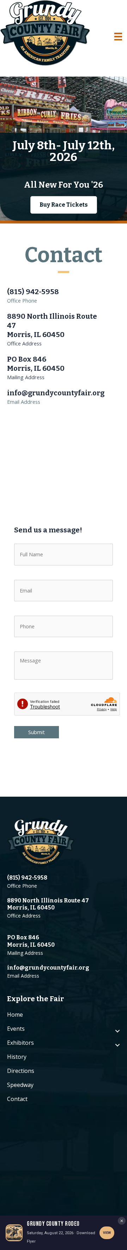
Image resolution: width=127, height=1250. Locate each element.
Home (15, 1014)
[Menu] (118, 36)
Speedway (20, 1085)
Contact (17, 1099)
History (16, 1057)
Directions (20, 1071)
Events (16, 1028)
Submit (36, 732)
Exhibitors (20, 1043)
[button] (63, 205)
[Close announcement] (122, 1221)
